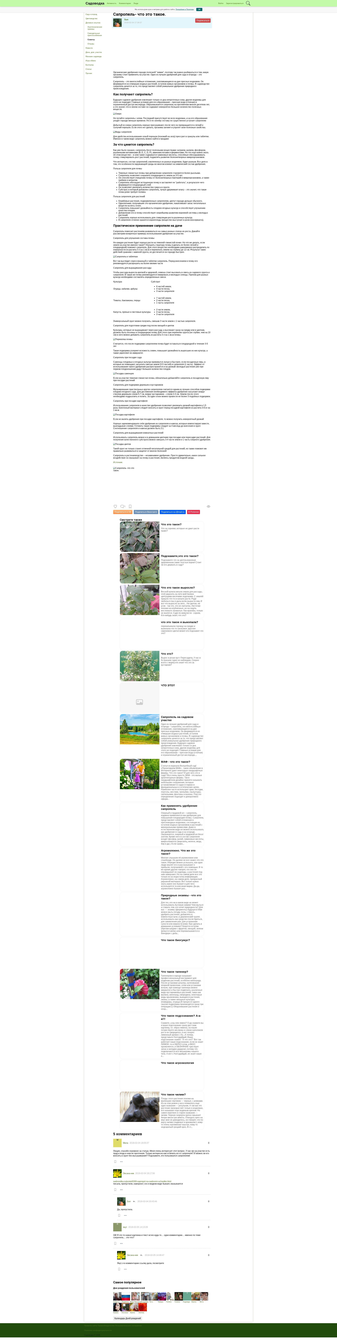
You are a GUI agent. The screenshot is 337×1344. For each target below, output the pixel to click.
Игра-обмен (91, 61)
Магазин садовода (93, 56)
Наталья (125, 1313)
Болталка (90, 65)
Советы (91, 39)
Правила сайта (90, 1326)
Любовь (141, 1313)
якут (125, 1227)
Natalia (115, 1313)
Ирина (193, 1302)
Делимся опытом (93, 23)
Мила (125, 1143)
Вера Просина (135, 1302)
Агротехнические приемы (95, 28)
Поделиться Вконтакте (146, 512)
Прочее (89, 73)
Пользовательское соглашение (128, 1326)
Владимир (144, 1302)
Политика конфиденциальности (98, 1330)
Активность (111, 3)
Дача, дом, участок (94, 52)
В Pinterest (193, 512)
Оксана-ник (128, 1173)
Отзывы (91, 44)
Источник (117, 462)
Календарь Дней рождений (128, 1318)
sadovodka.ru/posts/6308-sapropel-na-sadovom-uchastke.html (142, 1181)
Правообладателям (106, 1326)
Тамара (160, 1302)
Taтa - (151, 1302)
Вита (202, 1302)
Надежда (186, 1302)
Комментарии (125, 3)
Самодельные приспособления (95, 34)
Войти (220, 3)
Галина (169, 1302)
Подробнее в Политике (185, 9)
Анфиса (116, 1302)
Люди (135, 3)
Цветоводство (91, 18)
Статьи (88, 69)
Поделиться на (172, 512)
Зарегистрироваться (235, 3)
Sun (126, 19)
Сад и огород (91, 14)
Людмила (125, 1302)
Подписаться (203, 20)
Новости (89, 48)
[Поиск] (248, 3)
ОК (199, 9)
